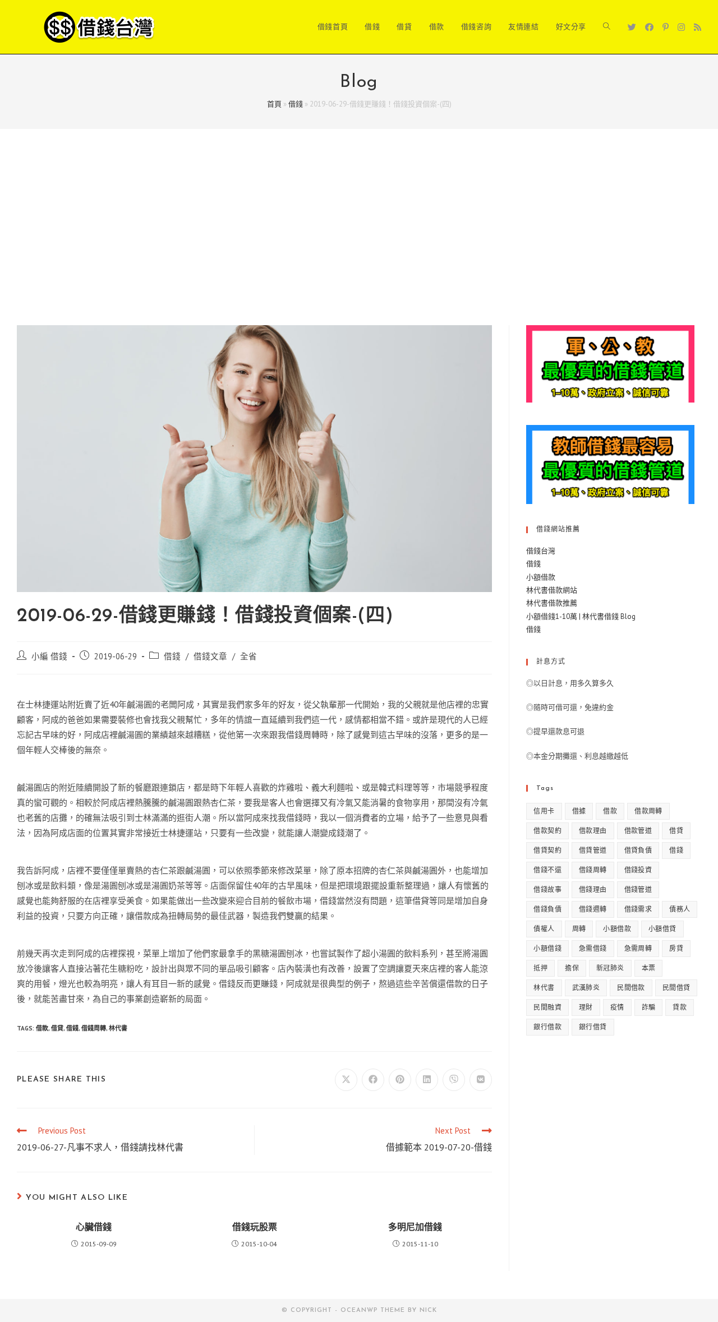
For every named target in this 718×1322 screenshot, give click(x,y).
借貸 (57, 1028)
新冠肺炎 (610, 968)
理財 (586, 1007)
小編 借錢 (49, 656)
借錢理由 (593, 889)
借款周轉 (648, 811)
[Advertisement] (359, 241)
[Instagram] (681, 27)
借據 (579, 811)
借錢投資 (638, 870)
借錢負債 (547, 909)
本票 (649, 968)
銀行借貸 (593, 1027)
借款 (42, 1028)
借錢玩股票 (254, 1227)
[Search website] (607, 27)
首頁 (274, 104)
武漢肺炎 (586, 987)
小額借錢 (547, 948)
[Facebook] (649, 27)
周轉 (579, 929)
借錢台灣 (540, 551)
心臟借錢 (94, 1227)
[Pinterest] (665, 27)
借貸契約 (547, 850)
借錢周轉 (93, 1028)
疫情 (617, 1007)
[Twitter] (632, 27)
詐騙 (649, 1007)
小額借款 (540, 577)
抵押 (540, 968)
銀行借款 (547, 1027)
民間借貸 (676, 987)
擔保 (572, 968)
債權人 (543, 929)
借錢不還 (547, 870)
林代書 (118, 1028)
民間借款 (631, 987)
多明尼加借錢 (415, 1227)
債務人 (679, 909)
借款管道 (638, 830)
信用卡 (543, 811)
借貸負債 (638, 850)
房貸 (676, 948)
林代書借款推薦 (551, 603)
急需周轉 (638, 948)
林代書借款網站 (551, 590)
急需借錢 (593, 948)
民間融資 (547, 1007)
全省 (248, 656)
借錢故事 (547, 889)
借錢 (295, 104)
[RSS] (697, 27)
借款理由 (593, 830)
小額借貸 (662, 929)
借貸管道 (593, 850)
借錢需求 (638, 909)
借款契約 (547, 830)
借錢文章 (210, 656)
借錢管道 (638, 889)
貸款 (680, 1007)
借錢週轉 (593, 909)
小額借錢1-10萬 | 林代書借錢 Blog (581, 616)
